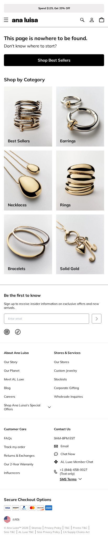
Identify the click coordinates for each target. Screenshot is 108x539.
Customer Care (15, 429)
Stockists (60, 379)
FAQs (8, 438)
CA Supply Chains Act (76, 532)
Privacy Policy (53, 528)
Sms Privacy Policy (48, 532)
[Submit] (96, 319)
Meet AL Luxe (14, 379)
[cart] (101, 19)
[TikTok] (18, 332)
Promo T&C (80, 528)
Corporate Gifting (66, 388)
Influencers (12, 473)
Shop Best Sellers (54, 60)
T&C (67, 528)
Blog (7, 388)
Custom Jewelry (65, 371)
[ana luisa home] (25, 20)
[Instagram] (7, 332)
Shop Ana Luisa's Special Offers (22, 407)
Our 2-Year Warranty (18, 464)
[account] (92, 20)
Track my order (14, 447)
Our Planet (11, 371)
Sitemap (36, 528)
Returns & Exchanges (19, 455)
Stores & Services (67, 353)
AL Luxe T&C (26, 532)
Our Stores (61, 362)
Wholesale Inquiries (68, 396)
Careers (9, 396)
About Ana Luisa (16, 353)
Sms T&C (9, 532)
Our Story (10, 362)
